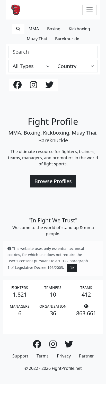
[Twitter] (49, 86)
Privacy (64, 356)
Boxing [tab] (53, 29)
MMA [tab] (34, 29)
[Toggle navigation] (89, 10)
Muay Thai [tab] (37, 39)
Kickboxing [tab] (79, 29)
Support (20, 356)
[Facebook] (17, 86)
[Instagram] (33, 86)
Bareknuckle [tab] (67, 39)
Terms (43, 356)
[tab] (18, 29)
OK (72, 267)
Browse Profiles (53, 181)
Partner (86, 356)
